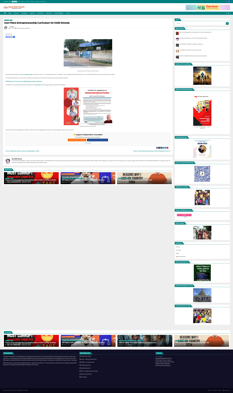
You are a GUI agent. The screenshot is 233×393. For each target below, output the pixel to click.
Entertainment (59, 13)
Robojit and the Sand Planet (85, 374)
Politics (16, 13)
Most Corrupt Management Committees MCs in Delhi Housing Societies (30, 180)
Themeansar (26, 390)
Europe (177, 253)
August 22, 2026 (180, 344)
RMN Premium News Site (85, 365)
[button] (226, 13)
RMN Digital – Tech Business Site (86, 362)
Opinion (128, 178)
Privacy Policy (43, 1)
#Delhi (17, 28)
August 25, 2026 (66, 344)
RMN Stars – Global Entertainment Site (88, 359)
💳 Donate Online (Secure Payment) (77, 139)
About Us (23, 1)
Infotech (40, 13)
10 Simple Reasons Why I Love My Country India (135, 180)
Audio (68, 13)
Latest (12, 178)
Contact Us (37, 1)
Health (32, 13)
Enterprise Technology (132, 340)
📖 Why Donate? (88, 142)
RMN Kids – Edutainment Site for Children (88, 371)
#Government (23, 28)
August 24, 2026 (123, 344)
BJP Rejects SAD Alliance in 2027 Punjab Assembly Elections (83, 180)
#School (28, 28)
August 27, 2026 (10, 344)
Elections (69, 178)
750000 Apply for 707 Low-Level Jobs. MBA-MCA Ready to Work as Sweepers (24, 81)
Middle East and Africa (181, 256)
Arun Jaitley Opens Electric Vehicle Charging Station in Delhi (23, 151)
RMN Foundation (83, 377)
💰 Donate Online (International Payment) (97, 139)
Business (24, 13)
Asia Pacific (8, 178)
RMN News (12, 26)
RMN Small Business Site (85, 368)
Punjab (80, 178)
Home (19, 1)
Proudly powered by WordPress (8, 390)
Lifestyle (49, 13)
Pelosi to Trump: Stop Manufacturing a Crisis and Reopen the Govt (151, 151)
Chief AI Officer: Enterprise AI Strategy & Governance (137, 342)
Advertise (32, 1)
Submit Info (28, 1)
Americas (178, 246)
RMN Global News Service (85, 356)
